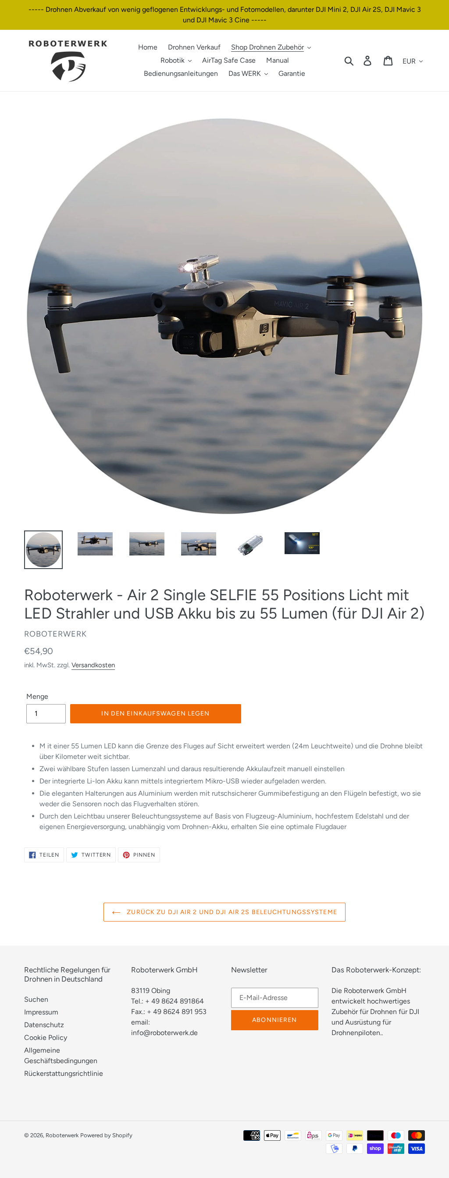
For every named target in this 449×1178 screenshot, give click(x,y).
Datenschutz (44, 1025)
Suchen (36, 999)
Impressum (41, 1012)
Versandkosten (93, 665)
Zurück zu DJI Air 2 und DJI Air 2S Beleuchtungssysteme (231, 912)
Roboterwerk (62, 1135)
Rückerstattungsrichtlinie (63, 1073)
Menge (37, 696)
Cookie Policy (45, 1037)
